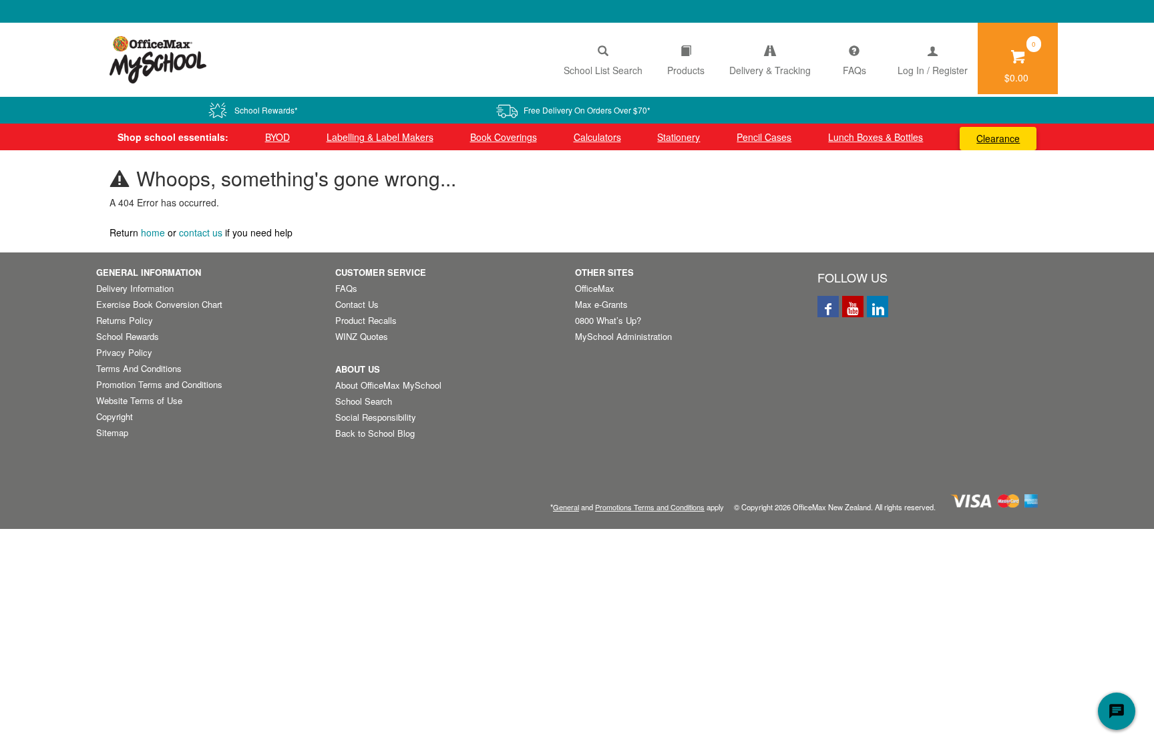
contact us (200, 232)
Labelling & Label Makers (380, 137)
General (566, 507)
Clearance (998, 138)
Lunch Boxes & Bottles (875, 137)
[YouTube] (852, 306)
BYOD (277, 137)
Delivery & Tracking (770, 70)
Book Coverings (503, 137)
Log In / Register (933, 70)
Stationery (678, 137)
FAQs (854, 70)
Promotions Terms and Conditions (650, 507)
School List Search (603, 70)
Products (686, 70)
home (153, 232)
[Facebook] (828, 306)
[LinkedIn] (877, 306)
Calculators (597, 137)
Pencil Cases (764, 137)
